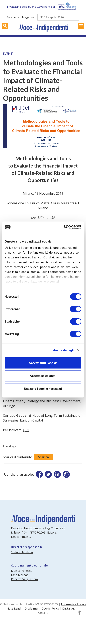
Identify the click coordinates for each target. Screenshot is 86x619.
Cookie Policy (50, 608)
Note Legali (14, 608)
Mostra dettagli (63, 350)
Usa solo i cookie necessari (43, 388)
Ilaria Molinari (19, 575)
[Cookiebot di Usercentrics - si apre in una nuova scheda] (63, 227)
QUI (26, 430)
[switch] (75, 309)
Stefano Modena (22, 552)
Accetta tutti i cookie (43, 362)
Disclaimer (31, 608)
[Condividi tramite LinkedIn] (57, 474)
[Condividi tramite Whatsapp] (66, 474)
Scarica (43, 457)
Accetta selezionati (43, 375)
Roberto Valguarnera (24, 579)
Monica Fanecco (21, 571)
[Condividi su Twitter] (48, 474)
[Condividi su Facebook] (39, 474)
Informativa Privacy (73, 604)
